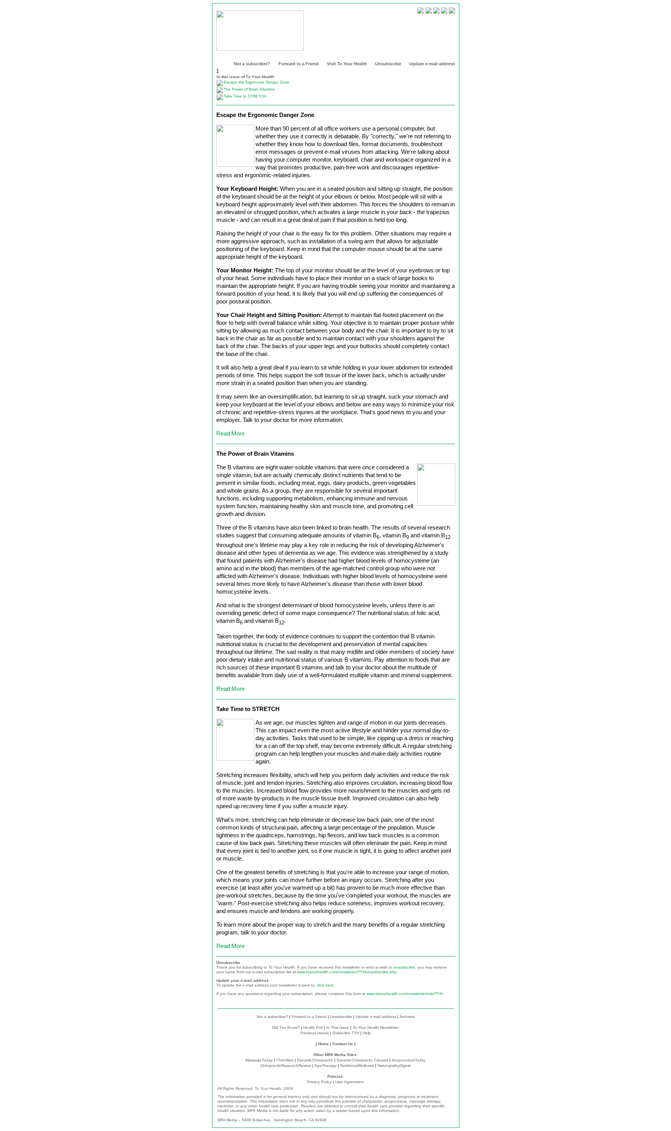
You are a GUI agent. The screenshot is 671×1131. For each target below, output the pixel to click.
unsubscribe (404, 967)
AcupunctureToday (409, 1060)
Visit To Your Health (347, 63)
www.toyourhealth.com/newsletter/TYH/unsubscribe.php (346, 972)
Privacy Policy (319, 1082)
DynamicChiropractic (315, 1060)
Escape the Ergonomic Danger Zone (256, 82)
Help (367, 1033)
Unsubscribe (388, 63)
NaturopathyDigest (394, 1065)
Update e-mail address (432, 63)
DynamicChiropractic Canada (362, 1060)
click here (325, 985)
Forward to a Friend (298, 63)
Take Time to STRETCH (245, 96)
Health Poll (313, 1027)
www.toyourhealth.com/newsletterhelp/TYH (405, 994)
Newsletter (376, 1027)
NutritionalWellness (357, 1065)
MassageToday (259, 1060)
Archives (407, 1016)
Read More (230, 433)
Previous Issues (315, 1033)
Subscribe (345, 1033)
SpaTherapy (326, 1065)
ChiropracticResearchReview (285, 1065)
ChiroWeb (285, 1060)
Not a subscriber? (252, 63)
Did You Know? (286, 1027)
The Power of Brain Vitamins (249, 89)
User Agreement (349, 1082)
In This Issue (337, 1027)
